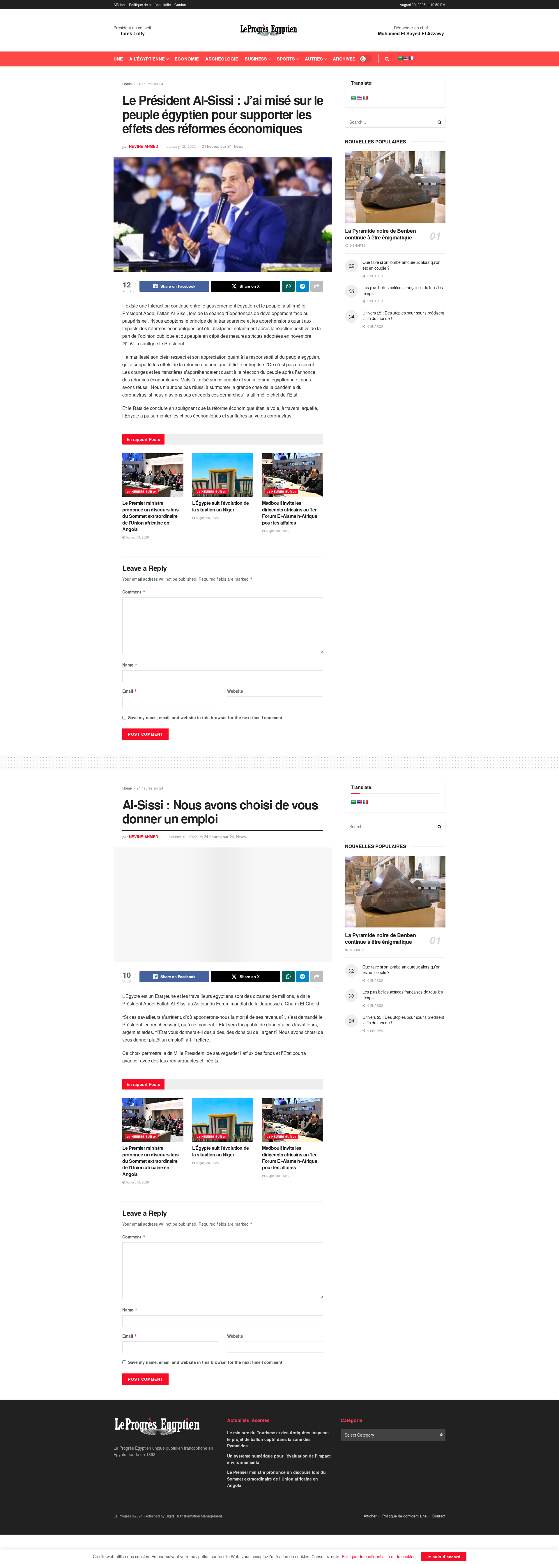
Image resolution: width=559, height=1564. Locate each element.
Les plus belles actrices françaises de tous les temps (402, 290)
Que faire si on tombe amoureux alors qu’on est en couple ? (401, 265)
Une (118, 59)
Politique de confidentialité (150, 4)
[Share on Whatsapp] (288, 286)
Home (127, 83)
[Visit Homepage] (269, 30)
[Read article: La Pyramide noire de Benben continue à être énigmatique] (395, 187)
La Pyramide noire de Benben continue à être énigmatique (380, 234)
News (238, 146)
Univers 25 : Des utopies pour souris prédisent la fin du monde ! (403, 315)
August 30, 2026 (137, 537)
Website (235, 691)
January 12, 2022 (181, 146)
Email (129, 691)
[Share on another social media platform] (316, 286)
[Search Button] (387, 58)
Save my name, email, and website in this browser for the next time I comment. (206, 717)
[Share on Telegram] (302, 286)
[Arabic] (400, 58)
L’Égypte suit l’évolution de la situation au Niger (220, 506)
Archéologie (221, 59)
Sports (286, 59)
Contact (180, 4)
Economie (187, 59)
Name (129, 665)
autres (314, 59)
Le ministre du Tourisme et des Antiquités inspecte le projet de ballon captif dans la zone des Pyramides (278, 1439)
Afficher (119, 4)
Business (256, 59)
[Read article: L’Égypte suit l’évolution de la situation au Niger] (222, 475)
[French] (411, 58)
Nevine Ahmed (143, 146)
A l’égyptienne (147, 59)
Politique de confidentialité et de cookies (378, 1556)
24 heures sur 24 (150, 83)
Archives (344, 59)
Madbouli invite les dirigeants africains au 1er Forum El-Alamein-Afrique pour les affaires (289, 513)
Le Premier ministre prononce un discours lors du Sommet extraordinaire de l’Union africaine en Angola (150, 516)
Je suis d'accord (444, 1556)
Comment (133, 592)
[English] (405, 58)
